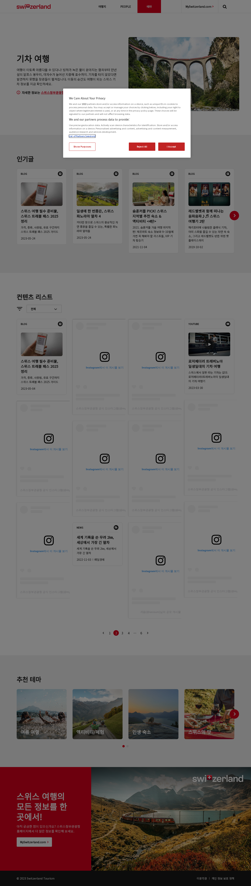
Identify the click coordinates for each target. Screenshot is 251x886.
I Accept (171, 146)
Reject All (142, 146)
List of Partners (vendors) (82, 136)
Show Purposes (82, 146)
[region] (127, 123)
